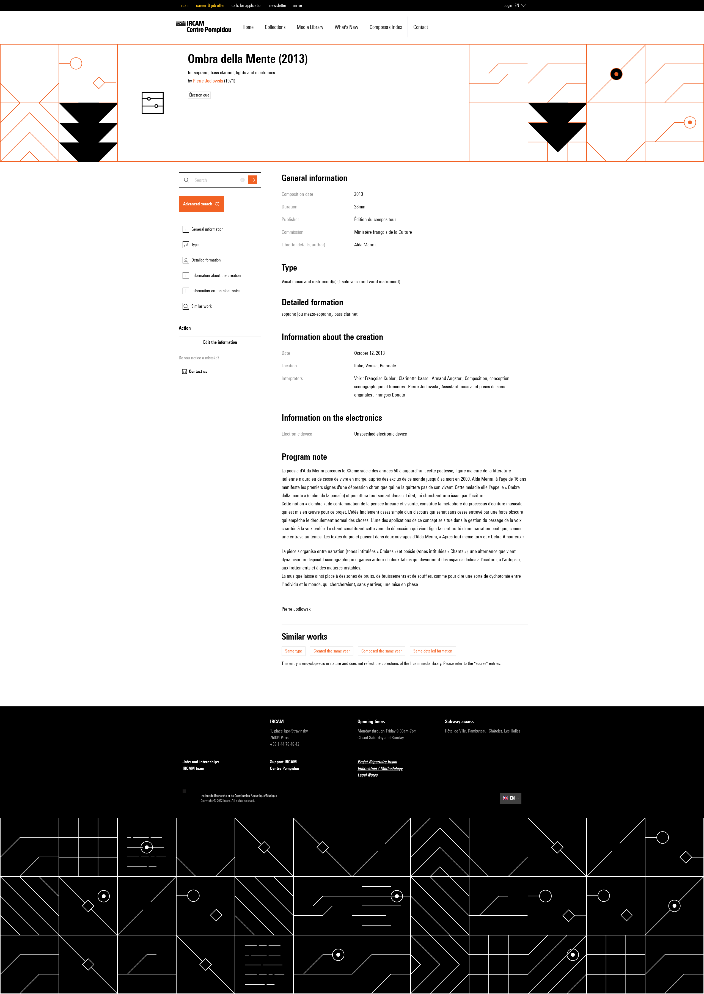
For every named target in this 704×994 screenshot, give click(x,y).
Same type (293, 651)
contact (420, 27)
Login (508, 5)
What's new (346, 27)
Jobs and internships (201, 761)
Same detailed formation (432, 651)
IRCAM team (193, 768)
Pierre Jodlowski (208, 81)
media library (310, 27)
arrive (297, 5)
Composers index (386, 27)
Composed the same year (381, 651)
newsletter (277, 5)
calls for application (247, 5)
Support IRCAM (283, 761)
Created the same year (332, 651)
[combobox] (220, 180)
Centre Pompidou (284, 768)
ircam (184, 5)
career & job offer (210, 5)
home (248, 27)
